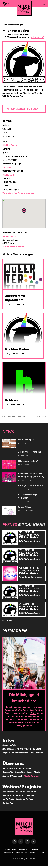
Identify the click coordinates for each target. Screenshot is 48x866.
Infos (8, 740)
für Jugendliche (9, 745)
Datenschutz (21, 853)
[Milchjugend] (24, 8)
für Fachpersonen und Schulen (16, 748)
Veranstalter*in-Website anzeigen (18, 193)
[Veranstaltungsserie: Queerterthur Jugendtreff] (23, 304)
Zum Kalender (8, 620)
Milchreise (31, 791)
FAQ (32, 752)
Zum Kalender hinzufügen (24, 108)
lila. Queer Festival (24, 799)
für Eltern (37, 748)
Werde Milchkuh (25, 507)
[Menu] (8, 3)
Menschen (28, 768)
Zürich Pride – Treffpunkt (30, 451)
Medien (37, 772)
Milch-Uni (6, 795)
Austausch (23, 568)
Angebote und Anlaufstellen (15, 752)
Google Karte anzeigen (13, 246)
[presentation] (23, 274)
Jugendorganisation (11, 768)
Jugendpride (19, 795)
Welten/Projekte (22, 786)
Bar (3, 160)
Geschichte (7, 772)
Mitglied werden (31, 775)
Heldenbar (13, 400)
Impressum (9, 853)
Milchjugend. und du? (28, 461)
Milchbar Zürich (28, 572)
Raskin (32, 859)
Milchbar (30, 795)
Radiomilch (7, 803)
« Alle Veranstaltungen (12, 24)
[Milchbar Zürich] (10, 573)
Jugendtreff (11, 160)
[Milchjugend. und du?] (9, 464)
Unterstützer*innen (23, 772)
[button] (44, 4)
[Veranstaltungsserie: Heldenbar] (23, 404)
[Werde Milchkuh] (9, 510)
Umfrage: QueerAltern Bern (31, 485)
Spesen (33, 853)
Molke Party (8, 799)
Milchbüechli (8, 791)
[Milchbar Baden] (10, 538)
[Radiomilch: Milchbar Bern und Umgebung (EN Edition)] (9, 477)
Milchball (20, 791)
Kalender (36, 849)
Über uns (13, 763)
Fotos (41, 853)
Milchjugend (8, 175)
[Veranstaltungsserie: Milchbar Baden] (23, 353)
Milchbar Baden (9, 145)
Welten (33, 713)
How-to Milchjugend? (12, 775)
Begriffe (39, 752)
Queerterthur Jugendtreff (14, 416)
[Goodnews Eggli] (9, 443)
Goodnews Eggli (26, 439)
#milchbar (7, 167)
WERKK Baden (9, 236)
